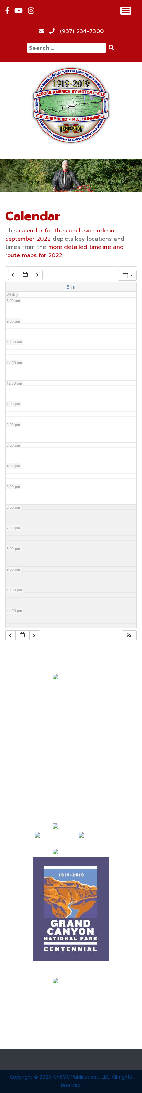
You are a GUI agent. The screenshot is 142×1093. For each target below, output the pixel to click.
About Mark (71, 701)
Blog (71, 763)
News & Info (71, 750)
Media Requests (71, 787)
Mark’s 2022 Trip (71, 738)
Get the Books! (71, 775)
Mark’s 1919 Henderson (71, 713)
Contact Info (71, 800)
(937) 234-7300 (82, 31)
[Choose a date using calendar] (25, 275)
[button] (129, 635)
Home (71, 688)
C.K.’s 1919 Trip (71, 725)
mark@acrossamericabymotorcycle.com (71, 990)
